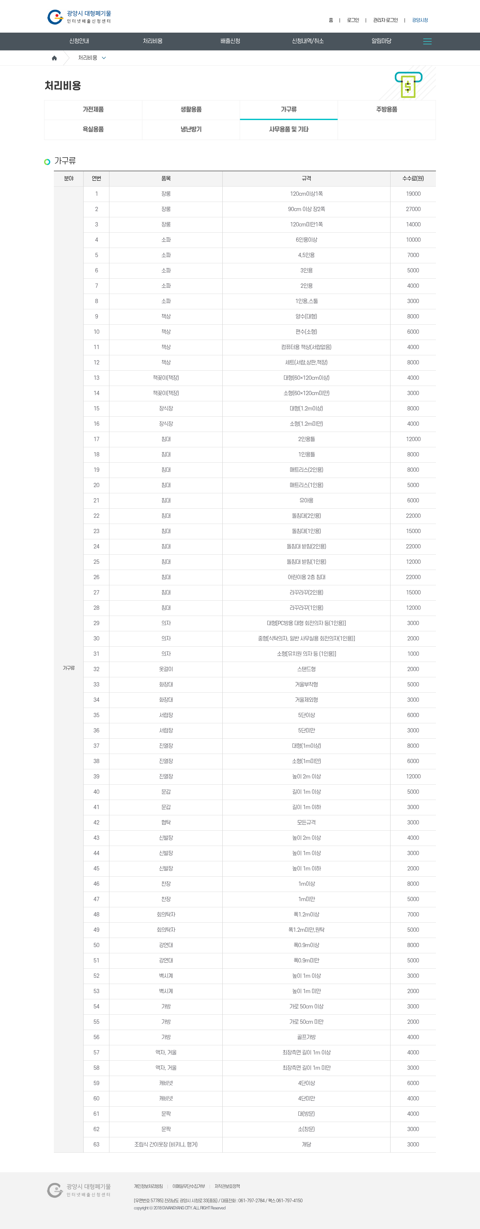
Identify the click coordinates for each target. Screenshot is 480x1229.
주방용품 (386, 109)
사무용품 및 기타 (288, 129)
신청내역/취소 (308, 41)
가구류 (288, 109)
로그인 (353, 20)
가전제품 (93, 109)
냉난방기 (191, 129)
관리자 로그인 (385, 20)
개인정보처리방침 (148, 1186)
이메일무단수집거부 (188, 1186)
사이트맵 (427, 41)
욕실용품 (93, 129)
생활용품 (191, 109)
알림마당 (381, 41)
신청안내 (79, 41)
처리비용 (152, 41)
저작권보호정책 (227, 1186)
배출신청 (230, 41)
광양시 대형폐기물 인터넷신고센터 (79, 17)
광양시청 (420, 20)
